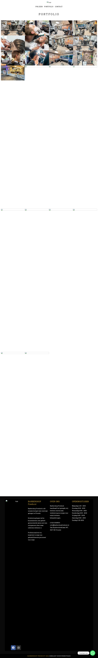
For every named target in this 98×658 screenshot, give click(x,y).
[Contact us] (92, 653)
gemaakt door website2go (60, 656)
